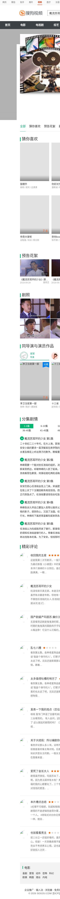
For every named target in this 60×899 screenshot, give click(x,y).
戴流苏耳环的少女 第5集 (38, 523)
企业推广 (29, 890)
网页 (4, 2)
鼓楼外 (23, 184)
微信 (13, 2)
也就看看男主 (38, 832)
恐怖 (44, 873)
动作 (38, 873)
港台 (38, 877)
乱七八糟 (35, 647)
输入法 (39, 890)
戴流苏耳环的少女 (41, 586)
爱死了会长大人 (39, 771)
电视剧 (40, 25)
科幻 (51, 873)
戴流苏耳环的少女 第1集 (38, 438)
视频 (40, 2)
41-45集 (44, 430)
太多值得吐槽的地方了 (43, 678)
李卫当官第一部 (28, 403)
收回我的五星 (38, 555)
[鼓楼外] (34, 162)
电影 (23, 25)
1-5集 (27, 426)
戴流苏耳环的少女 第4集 (38, 502)
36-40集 (26, 430)
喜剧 (24, 873)
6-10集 (44, 426)
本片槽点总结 (38, 802)
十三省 (55, 403)
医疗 (49, 2)
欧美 (24, 877)
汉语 (58, 2)
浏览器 (48, 890)
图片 (31, 2)
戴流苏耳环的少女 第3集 (38, 481)
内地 (44, 877)
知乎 (22, 2)
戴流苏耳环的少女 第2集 (38, 459)
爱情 (31, 873)
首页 (7, 25)
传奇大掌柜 (26, 236)
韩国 (31, 877)
